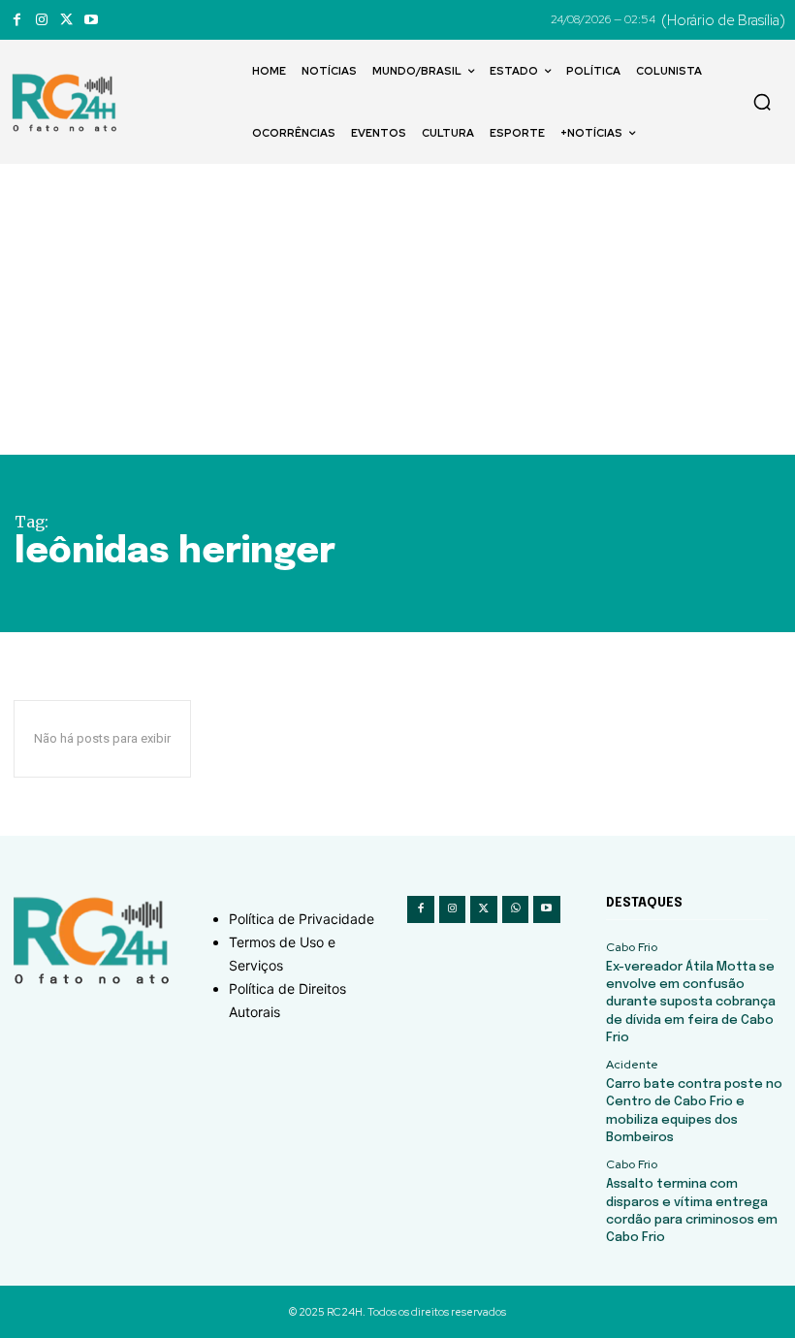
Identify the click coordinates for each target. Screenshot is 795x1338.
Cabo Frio (631, 947)
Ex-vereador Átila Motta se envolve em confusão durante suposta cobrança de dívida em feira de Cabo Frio (691, 1002)
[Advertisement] (397, 309)
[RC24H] (68, 103)
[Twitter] (66, 20)
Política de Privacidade (301, 918)
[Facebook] (17, 20)
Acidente (632, 1064)
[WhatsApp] (515, 909)
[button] (762, 102)
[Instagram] (41, 20)
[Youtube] (90, 20)
